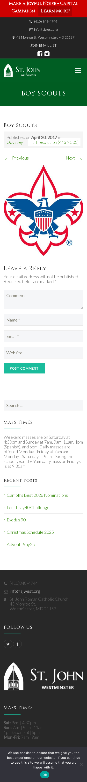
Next (74, 158)
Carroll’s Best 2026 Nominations (37, 495)
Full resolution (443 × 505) (54, 142)
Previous (16, 158)
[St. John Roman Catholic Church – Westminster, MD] (22, 70)
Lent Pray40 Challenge (28, 507)
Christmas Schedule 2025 (30, 532)
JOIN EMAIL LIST (43, 45)
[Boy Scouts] (43, 209)
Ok (45, 775)
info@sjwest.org (46, 29)
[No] (81, 764)
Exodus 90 (16, 519)
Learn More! (55, 11)
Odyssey (15, 142)
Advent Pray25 (21, 544)
